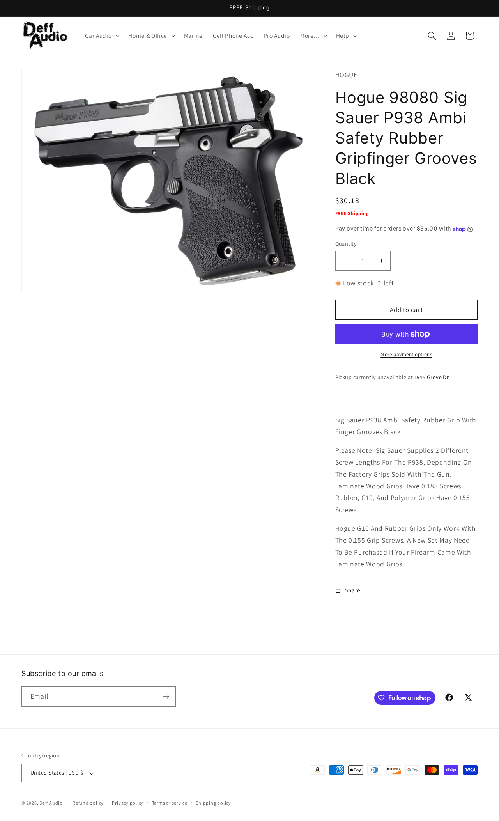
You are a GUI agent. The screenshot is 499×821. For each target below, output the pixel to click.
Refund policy (88, 803)
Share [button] (353, 590)
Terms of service (170, 803)
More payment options (406, 354)
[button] (101, 36)
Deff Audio (51, 803)
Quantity (346, 244)
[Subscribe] (166, 696)
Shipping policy (213, 803)
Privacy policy (127, 803)
